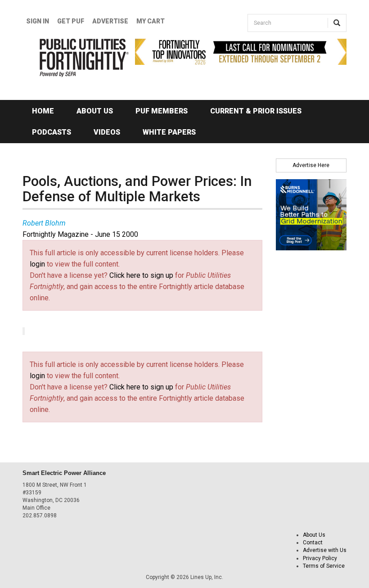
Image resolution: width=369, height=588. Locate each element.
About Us (94, 111)
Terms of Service (324, 566)
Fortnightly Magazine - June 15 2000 (80, 234)
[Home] (72, 58)
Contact (313, 542)
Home (43, 111)
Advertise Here (310, 165)
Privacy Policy (320, 558)
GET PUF (70, 21)
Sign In (37, 21)
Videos (107, 132)
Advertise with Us (324, 550)
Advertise (110, 21)
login (37, 264)
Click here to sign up (141, 275)
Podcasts (51, 132)
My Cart (150, 21)
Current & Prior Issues (256, 111)
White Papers (169, 132)
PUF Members (161, 111)
